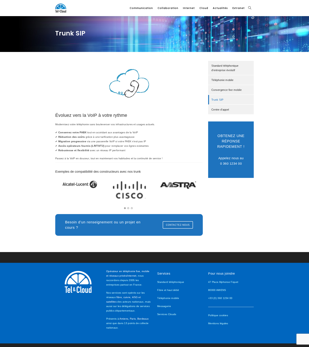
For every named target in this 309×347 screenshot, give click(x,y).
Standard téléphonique (170, 282)
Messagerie (164, 306)
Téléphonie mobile (222, 80)
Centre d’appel (220, 109)
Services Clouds (166, 314)
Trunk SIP (217, 99)
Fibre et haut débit (168, 290)
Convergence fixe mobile (226, 89)
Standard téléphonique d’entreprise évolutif (224, 68)
